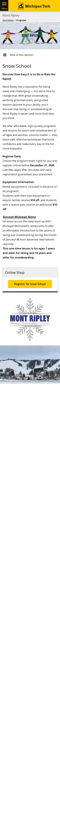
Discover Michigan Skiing (19, 217)
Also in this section (21, 54)
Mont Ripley (11, 15)
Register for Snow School (30, 284)
